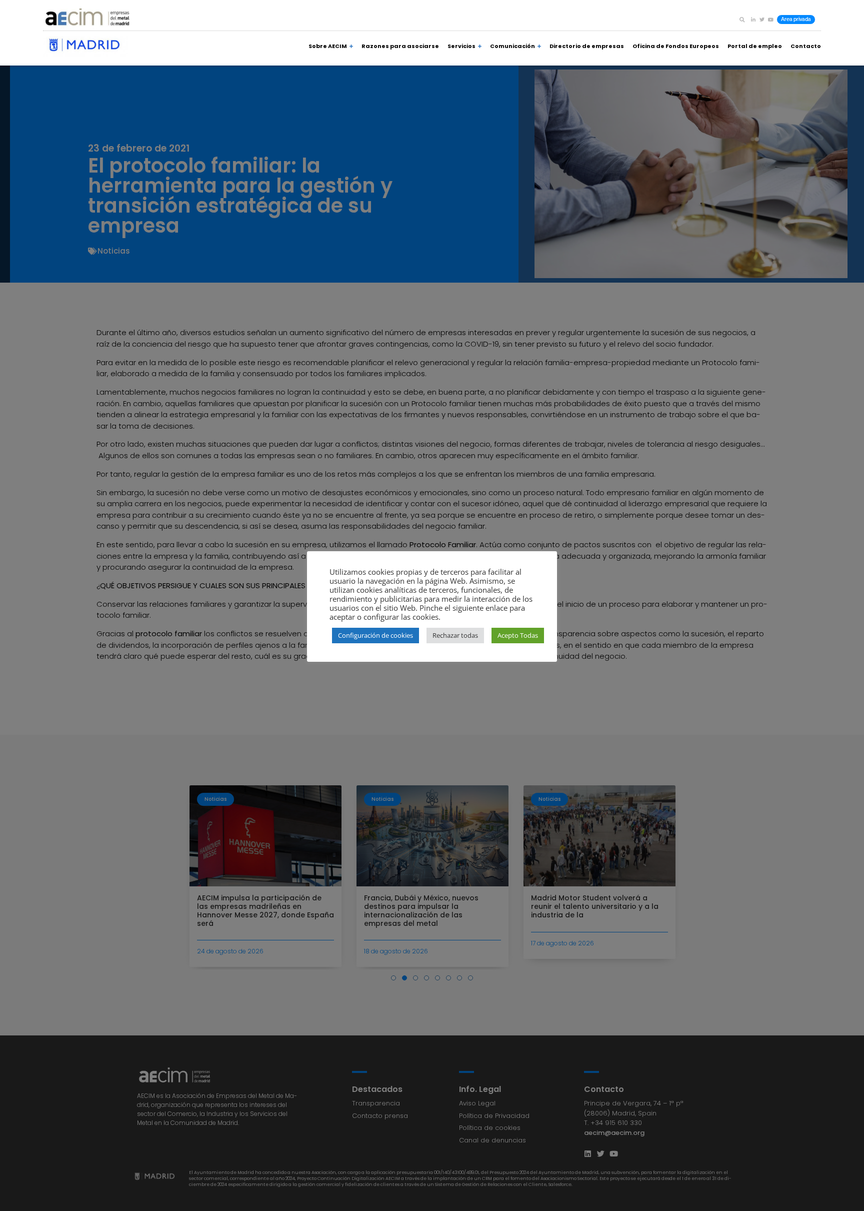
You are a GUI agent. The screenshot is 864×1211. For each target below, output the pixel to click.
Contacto (805, 46)
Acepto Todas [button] (518, 635)
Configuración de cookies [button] (375, 635)
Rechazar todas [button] (455, 635)
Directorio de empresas (587, 46)
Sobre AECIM (327, 46)
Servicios (462, 46)
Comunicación (512, 46)
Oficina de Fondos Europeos (675, 46)
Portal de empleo (755, 46)
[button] (742, 20)
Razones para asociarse (400, 46)
